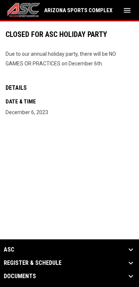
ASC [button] (9, 250)
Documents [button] (20, 276)
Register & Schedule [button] (33, 263)
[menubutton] (127, 10)
